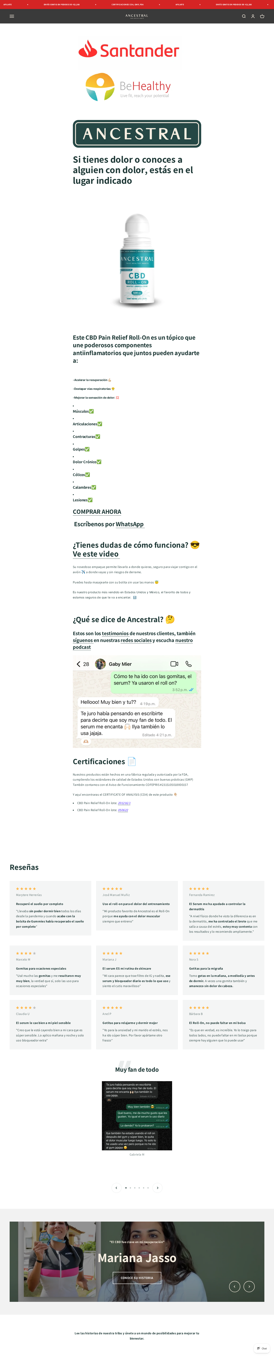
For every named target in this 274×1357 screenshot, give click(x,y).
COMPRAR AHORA (97, 511)
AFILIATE (151, 4)
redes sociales (136, 640)
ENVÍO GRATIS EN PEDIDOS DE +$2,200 (33, 4)
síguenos (83, 640)
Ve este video (96, 553)
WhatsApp (130, 524)
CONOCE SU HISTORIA (137, 1278)
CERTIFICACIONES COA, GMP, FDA (99, 4)
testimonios (115, 633)
